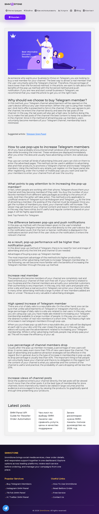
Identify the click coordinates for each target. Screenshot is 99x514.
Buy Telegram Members (19, 484)
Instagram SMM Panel (18, 488)
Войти (29, 10)
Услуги (64, 10)
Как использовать (46, 10)
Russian (15, 17)
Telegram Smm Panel (36, 134)
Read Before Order (62, 488)
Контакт (89, 10)
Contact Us (58, 497)
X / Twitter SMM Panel (18, 497)
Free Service (59, 492)
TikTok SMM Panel (16, 492)
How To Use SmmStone (65, 484)
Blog (78, 10)
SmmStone (45, 510)
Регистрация (15, 10)
